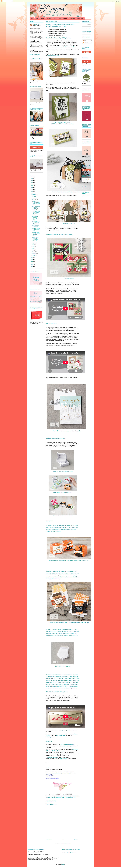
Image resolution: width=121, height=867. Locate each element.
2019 (32, 189)
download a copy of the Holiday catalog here (64, 46)
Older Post (76, 839)
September (34, 199)
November (34, 196)
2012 (32, 264)
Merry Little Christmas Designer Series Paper (55, 797)
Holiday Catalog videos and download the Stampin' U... (35, 239)
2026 (32, 176)
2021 (32, 185)
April (33, 250)
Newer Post (49, 839)
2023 (32, 182)
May (33, 248)
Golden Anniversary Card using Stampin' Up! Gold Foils (36, 208)
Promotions (49, 18)
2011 (32, 266)
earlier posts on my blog (53, 55)
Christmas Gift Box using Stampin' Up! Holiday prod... (36, 213)
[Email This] (66, 794)
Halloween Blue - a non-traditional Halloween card (35, 222)
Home (32, 18)
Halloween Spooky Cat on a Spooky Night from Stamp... (36, 234)
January (34, 255)
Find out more (63, 686)
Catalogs (42, 18)
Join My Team (72, 18)
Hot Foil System (80, 18)
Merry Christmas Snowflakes (35, 226)
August (33, 242)
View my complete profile (35, 54)
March (33, 251)
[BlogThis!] (67, 794)
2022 (32, 184)
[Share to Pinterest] (71, 794)
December (34, 194)
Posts (85, 40)
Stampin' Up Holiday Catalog (70, 797)
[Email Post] (63, 794)
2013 (32, 263)
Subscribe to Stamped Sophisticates (69, 852)
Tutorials (55, 18)
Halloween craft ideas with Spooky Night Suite (35, 218)
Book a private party (63, 18)
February (34, 253)
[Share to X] (68, 794)
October (34, 198)
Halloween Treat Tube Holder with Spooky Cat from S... (36, 203)
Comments (86, 42)
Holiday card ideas (75, 795)
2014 (32, 261)
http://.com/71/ (68, 771)
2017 (32, 192)
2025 (32, 178)
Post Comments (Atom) (65, 843)
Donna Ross (48, 768)
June (33, 246)
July (33, 244)
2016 (32, 257)
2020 (32, 187)
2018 (32, 191)
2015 (32, 259)
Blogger (62, 864)
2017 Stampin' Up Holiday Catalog (64, 795)
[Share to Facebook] (70, 794)
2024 (32, 180)
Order (37, 18)
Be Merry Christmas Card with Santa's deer (36, 229)
